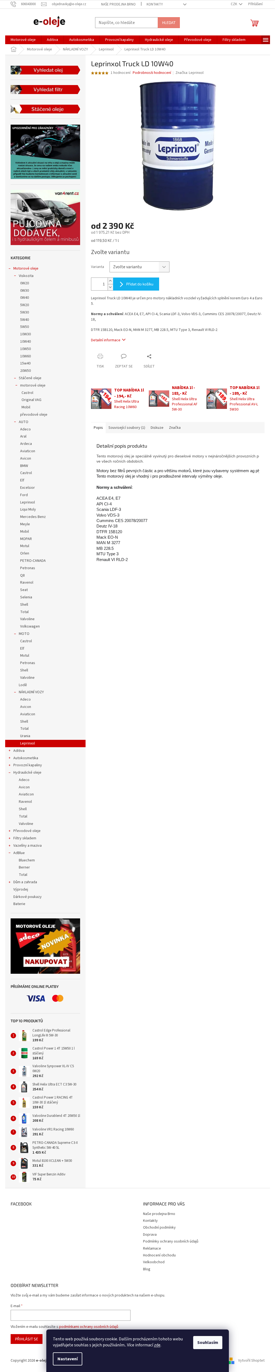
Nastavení (67, 1359)
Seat (24, 590)
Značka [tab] (175, 427)
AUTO (23, 422)
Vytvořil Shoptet (251, 1361)
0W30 (24, 290)
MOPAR (26, 539)
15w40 (25, 363)
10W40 (25, 341)
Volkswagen (30, 626)
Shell (24, 604)
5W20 (24, 305)
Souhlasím (207, 1343)
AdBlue (19, 853)
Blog (146, 1269)
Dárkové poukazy (27, 897)
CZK (234, 4)
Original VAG (31, 400)
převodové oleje (33, 414)
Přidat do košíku (139, 284)
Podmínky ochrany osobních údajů (170, 1241)
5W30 (24, 312)
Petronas (27, 568)
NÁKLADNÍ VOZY (31, 692)
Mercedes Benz (33, 517)
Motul (24, 546)
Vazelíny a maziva (27, 845)
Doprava (150, 1234)
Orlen (24, 553)
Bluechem (27, 860)
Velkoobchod (154, 1262)
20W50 (25, 370)
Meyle (25, 524)
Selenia (26, 597)
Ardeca (26, 444)
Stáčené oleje (30, 378)
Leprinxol (27, 502)
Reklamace (152, 1248)
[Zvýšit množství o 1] (110, 281)
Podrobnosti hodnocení (152, 73)
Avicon (25, 458)
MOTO (24, 634)
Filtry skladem (24, 838)
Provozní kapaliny (27, 765)
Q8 (22, 575)
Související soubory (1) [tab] (126, 427)
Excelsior (27, 487)
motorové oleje (33, 385)
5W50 (24, 327)
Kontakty (155, 4)
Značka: (189, 73)
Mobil (26, 407)
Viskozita (26, 276)
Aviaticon (27, 451)
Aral (23, 436)
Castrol (27, 393)
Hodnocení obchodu (159, 1255)
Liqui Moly (28, 509)
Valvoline (27, 619)
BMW (24, 466)
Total (24, 612)
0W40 (24, 297)
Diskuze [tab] (157, 427)
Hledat (168, 22)
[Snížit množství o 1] (110, 287)
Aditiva (19, 750)
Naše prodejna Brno (118, 4)
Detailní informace (105, 340)
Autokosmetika (25, 758)
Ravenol (26, 582)
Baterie (19, 904)
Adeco (25, 429)
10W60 (25, 356)
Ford (24, 495)
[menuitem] (23, 39)
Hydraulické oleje (27, 772)
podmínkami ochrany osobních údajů (88, 1326)
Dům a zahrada (25, 882)
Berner (24, 867)
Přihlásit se (26, 1339)
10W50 (25, 349)
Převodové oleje (27, 831)
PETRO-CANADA (33, 560)
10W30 (25, 334)
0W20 (24, 283)
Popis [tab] (98, 427)
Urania (25, 736)
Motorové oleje (25, 268)
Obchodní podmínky (159, 1227)
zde (157, 1345)
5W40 (24, 319)
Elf (22, 480)
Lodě (23, 685)
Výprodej (20, 889)
